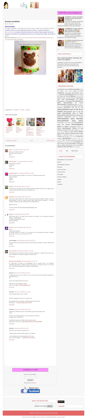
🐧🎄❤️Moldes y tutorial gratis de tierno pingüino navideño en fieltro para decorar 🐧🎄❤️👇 (73, 30)
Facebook (16, 110)
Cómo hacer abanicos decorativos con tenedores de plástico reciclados (40, 131)
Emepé (11, 214)
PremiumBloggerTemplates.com (51, 417)
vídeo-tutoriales (68, 146)
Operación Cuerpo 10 (69, 135)
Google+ (27, 110)
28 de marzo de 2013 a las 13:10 (22, 292)
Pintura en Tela (61, 172)
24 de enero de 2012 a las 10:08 (25, 251)
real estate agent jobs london (24, 302)
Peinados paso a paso (63, 136)
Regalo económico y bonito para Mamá (19, 130)
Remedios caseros (76, 138)
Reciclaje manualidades (12, 21)
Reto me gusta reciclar (69, 140)
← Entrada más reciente (11, 140)
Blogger (55, 413)
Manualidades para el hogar (72, 113)
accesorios (60, 89)
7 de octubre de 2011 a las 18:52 (26, 173)
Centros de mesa (78, 91)
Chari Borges (12, 161)
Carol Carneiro (13, 251)
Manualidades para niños (70, 121)
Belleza (71, 89)
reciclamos (67, 138)
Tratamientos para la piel (72, 145)
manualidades (10, 32)
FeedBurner (33, 382)
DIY (58, 94)
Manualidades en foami (73, 103)
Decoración (76, 93)
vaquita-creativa (13, 173)
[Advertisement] (17, 14)
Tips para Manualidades (70, 143)
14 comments (10, 24)
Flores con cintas (64, 96)
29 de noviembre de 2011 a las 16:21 (26, 240)
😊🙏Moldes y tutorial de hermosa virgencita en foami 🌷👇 (74, 41)
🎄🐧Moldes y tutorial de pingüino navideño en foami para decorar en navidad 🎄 (74, 18)
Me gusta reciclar (74, 130)
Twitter (22, 110)
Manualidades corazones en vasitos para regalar (9, 130)
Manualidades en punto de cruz (67, 104)
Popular (61, 150)
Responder (11, 156)
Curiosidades (68, 93)
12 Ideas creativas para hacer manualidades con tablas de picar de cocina (30, 131)
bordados (77, 89)
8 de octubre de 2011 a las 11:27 (22, 186)
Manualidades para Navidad (70, 118)
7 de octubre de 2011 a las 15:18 (24, 161)
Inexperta (11, 196)
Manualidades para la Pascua (73, 116)
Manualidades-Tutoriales (63, 164)
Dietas (81, 93)
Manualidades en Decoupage (64, 101)
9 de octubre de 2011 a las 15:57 (21, 214)
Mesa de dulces (69, 131)
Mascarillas (66, 130)
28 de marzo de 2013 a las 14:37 (22, 309)
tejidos (78, 142)
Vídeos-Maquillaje (76, 146)
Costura (61, 93)
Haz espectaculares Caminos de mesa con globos (69, 59)
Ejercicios (76, 94)
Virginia (11, 186)
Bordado (59, 179)
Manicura (73, 97)
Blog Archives (74, 150)
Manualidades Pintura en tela (72, 128)
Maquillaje (60, 130)
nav (62, 135)
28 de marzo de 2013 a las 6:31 (22, 273)
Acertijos (66, 89)
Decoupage (60, 174)
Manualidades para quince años (65, 122)
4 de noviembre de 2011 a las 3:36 (22, 227)
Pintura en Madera (61, 177)
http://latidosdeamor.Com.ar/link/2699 (32, 321)
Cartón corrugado (68, 91)
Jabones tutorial (79, 96)
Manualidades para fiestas (65, 115)
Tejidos (59, 182)
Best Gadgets (62, 417)
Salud (74, 142)
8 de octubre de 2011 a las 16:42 (22, 196)
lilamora (11, 227)
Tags (67, 150)
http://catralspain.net (24, 285)
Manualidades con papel (74, 99)
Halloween (72, 96)
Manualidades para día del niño (73, 107)
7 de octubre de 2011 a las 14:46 (20, 149)
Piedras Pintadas (72, 136)
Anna (10, 149)
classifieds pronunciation (28, 337)
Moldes (76, 131)
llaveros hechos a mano (64, 98)
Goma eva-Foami (61, 169)
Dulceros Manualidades (66, 94)
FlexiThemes (29, 417)
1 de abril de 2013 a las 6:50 (21, 328)
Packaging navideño (79, 135)
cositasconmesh (43, 413)
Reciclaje (59, 167)
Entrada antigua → (51, 140)
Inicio (31, 140)
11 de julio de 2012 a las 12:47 (29, 261)
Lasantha (42, 417)
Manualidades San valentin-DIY (65, 159)
